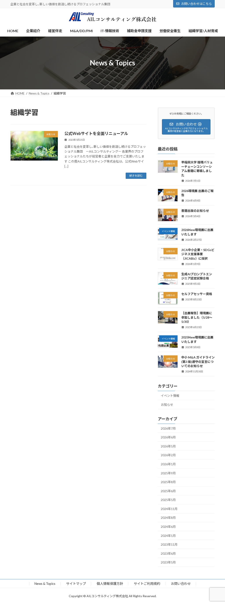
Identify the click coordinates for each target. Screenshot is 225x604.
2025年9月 (168, 473)
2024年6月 (168, 526)
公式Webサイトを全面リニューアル (96, 133)
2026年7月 (168, 428)
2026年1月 (168, 464)
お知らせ (167, 404)
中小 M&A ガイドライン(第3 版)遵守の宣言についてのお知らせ (198, 361)
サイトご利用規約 (147, 584)
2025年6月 (168, 491)
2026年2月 (168, 455)
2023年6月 (168, 553)
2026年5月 (168, 446)
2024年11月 (169, 508)
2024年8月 (168, 517)
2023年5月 (168, 562)
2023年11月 (169, 544)
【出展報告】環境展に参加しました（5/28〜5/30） (196, 317)
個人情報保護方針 (110, 584)
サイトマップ (76, 584)
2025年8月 (168, 482)
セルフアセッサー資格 (196, 294)
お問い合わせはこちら (196, 4)
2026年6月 (168, 437)
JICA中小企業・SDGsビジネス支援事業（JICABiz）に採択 (197, 254)
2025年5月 (168, 500)
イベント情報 (170, 395)
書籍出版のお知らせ (195, 210)
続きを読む (136, 175)
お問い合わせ (181, 584)
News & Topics (44, 584)
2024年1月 (168, 535)
